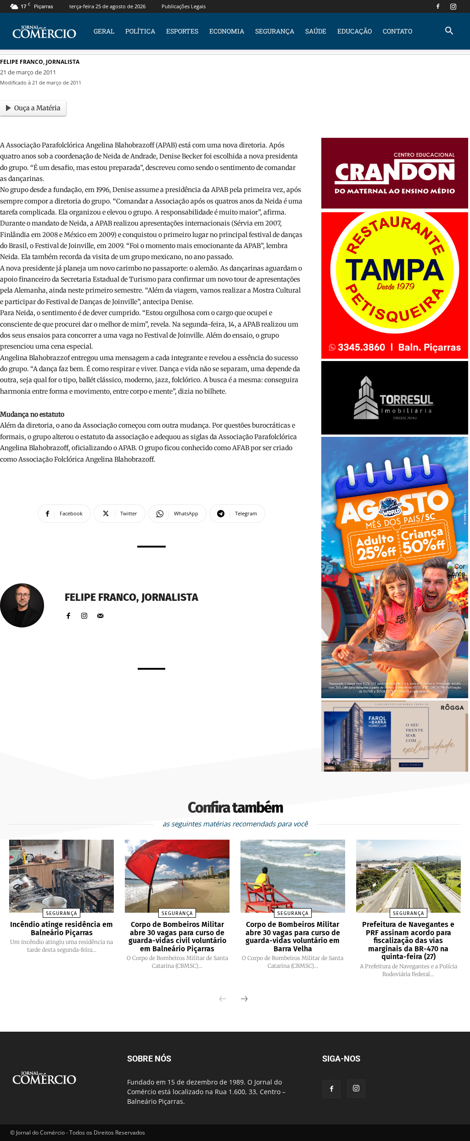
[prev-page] (222, 999)
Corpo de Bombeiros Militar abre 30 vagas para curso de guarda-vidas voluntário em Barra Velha (293, 936)
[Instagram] (453, 6)
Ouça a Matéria (37, 108)
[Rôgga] (394, 769)
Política (140, 31)
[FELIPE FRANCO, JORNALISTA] (27, 605)
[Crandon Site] (394, 206)
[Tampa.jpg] (394, 356)
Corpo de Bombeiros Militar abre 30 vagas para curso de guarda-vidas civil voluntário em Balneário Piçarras (177, 936)
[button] (449, 32)
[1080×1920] (394, 696)
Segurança (274, 31)
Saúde (315, 31)
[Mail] (100, 613)
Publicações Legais (184, 6)
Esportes (182, 31)
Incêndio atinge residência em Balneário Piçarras (61, 928)
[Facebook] (438, 6)
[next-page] (244, 999)
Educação (354, 31)
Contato (397, 31)
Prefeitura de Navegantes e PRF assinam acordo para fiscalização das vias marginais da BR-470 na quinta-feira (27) (408, 940)
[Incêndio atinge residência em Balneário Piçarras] (61, 876)
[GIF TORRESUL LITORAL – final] (394, 432)
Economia (226, 31)
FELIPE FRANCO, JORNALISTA (39, 62)
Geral (104, 31)
